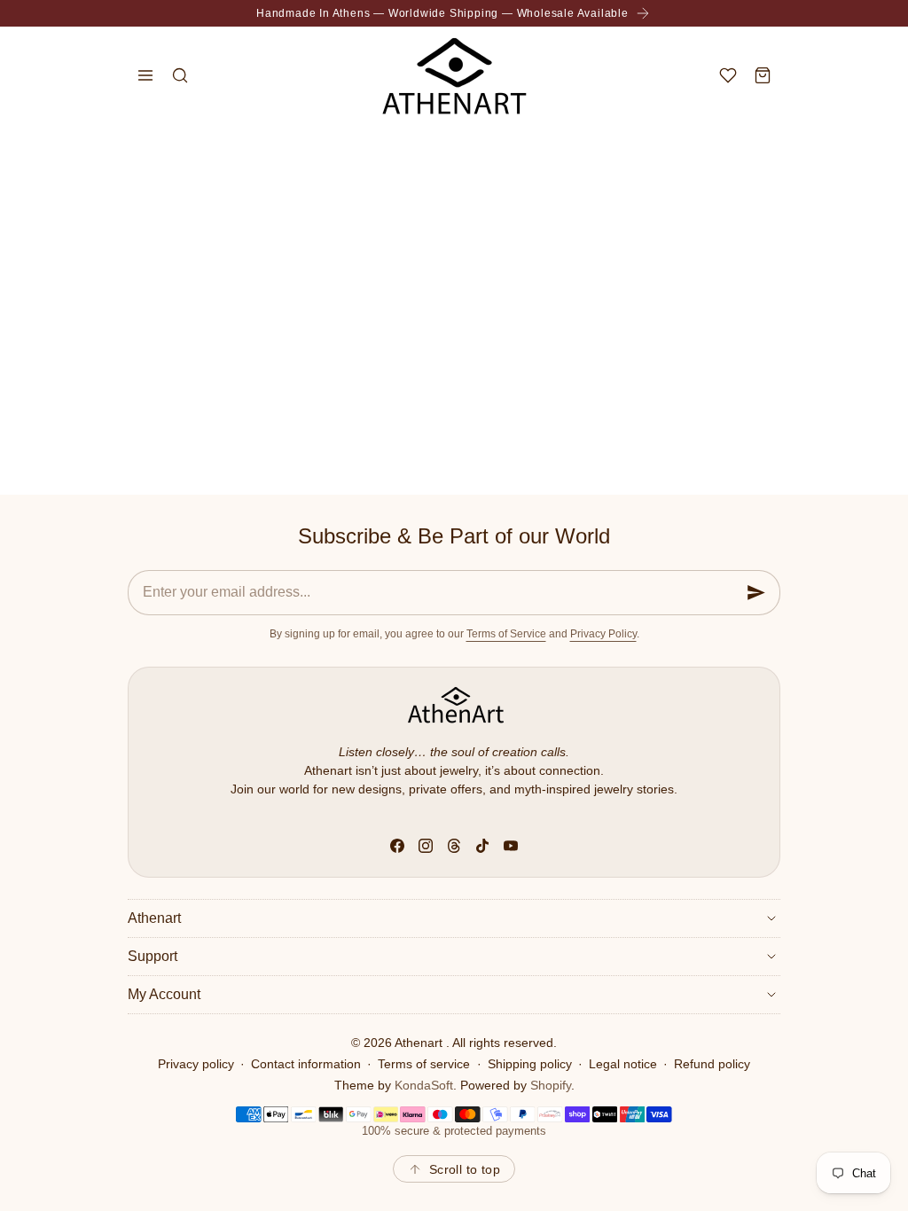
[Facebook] (397, 846)
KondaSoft (424, 1085)
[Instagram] (425, 846)
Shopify (550, 1085)
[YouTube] (511, 846)
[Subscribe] (756, 593)
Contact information (306, 1064)
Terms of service (424, 1064)
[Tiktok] (482, 846)
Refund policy (712, 1064)
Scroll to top (464, 1169)
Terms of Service (506, 634)
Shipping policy (530, 1064)
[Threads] (454, 846)
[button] (145, 75)
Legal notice (623, 1064)
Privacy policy (196, 1064)
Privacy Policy (603, 634)
